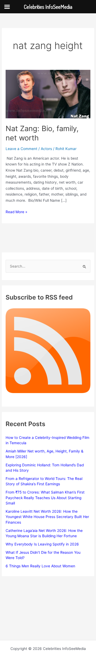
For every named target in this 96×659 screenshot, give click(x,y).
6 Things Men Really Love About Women (40, 566)
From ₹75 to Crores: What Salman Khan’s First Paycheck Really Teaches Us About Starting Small (45, 497)
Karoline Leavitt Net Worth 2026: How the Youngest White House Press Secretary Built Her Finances (47, 516)
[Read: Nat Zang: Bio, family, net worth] (48, 94)
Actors (46, 149)
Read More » (16, 212)
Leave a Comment (21, 149)
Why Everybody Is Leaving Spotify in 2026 (42, 544)
